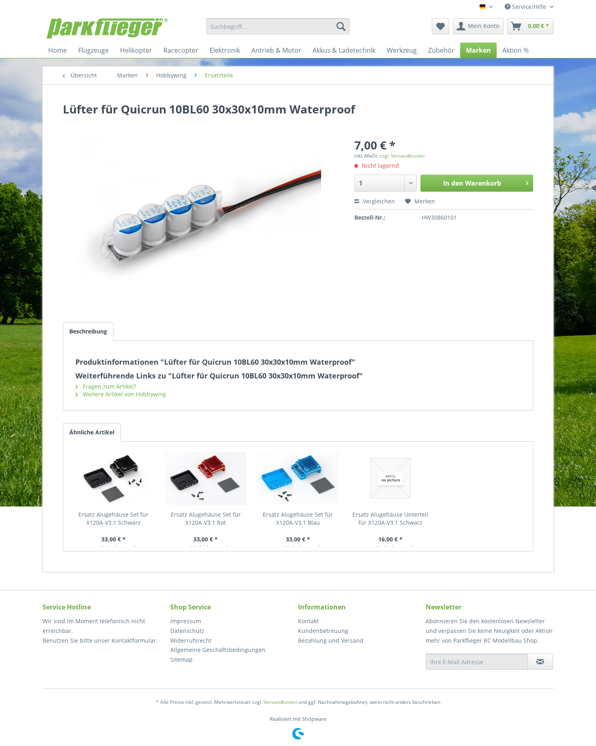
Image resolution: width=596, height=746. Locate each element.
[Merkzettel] (440, 26)
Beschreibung (88, 331)
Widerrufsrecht (191, 640)
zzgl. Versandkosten (401, 155)
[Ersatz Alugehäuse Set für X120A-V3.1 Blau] (298, 478)
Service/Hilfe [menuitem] (529, 7)
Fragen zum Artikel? (108, 386)
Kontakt (308, 621)
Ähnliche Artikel (91, 432)
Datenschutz (187, 631)
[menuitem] (277, 26)
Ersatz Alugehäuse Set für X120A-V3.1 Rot (206, 518)
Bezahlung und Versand (330, 640)
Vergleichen (378, 201)
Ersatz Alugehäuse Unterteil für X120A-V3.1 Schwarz (390, 518)
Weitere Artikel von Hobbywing (123, 394)
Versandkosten (280, 702)
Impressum (185, 621)
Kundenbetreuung (323, 631)
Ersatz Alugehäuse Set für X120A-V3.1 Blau (298, 518)
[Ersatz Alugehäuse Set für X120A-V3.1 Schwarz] (113, 478)
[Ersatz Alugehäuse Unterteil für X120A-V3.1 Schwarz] (390, 478)
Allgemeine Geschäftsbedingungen (218, 650)
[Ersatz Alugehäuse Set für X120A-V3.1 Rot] (206, 478)
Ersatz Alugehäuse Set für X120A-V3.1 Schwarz (113, 518)
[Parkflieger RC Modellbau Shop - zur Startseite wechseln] (107, 28)
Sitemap (181, 659)
